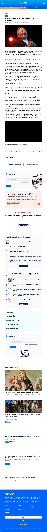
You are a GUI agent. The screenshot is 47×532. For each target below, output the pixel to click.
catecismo (7, 371)
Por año (31, 507)
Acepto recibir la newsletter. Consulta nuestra (18, 183)
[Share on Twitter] (37, 59)
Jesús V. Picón (17, 22)
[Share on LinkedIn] (35, 59)
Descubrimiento (7, 512)
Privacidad (39, 528)
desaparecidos (8, 401)
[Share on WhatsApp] (41, 59)
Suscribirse (24, 517)
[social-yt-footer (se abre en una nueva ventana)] (20, 524)
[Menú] (7, 3)
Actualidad (6, 13)
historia (7, 442)
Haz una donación (16, 528)
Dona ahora (23, 7)
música (11, 157)
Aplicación (19, 509)
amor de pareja (8, 422)
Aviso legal (29, 528)
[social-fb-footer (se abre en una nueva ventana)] (22, 524)
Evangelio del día (12, 324)
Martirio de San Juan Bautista (27, 5)
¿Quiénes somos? (23, 528)
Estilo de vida (7, 511)
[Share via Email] (39, 59)
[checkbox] (10, 344)
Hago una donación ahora (12, 202)
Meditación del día (12, 320)
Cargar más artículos (23, 265)
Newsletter (19, 507)
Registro (10, 7)
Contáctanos (34, 528)
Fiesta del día (10, 316)
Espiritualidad (7, 509)
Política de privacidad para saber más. (31, 344)
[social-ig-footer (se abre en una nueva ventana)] (26, 524)
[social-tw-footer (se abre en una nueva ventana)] (24, 524)
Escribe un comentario (23, 225)
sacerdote (7, 464)
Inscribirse (8, 185)
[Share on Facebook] (33, 59)
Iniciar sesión (24, 520)
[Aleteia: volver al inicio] (23, 2)
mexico (6, 157)
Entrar (27, 220)
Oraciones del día (12, 329)
